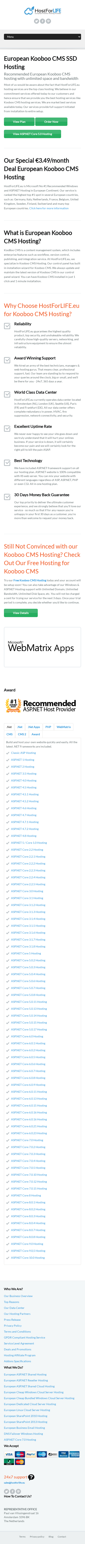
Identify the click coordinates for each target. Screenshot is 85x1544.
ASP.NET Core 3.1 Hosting (27, 898)
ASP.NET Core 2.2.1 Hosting (28, 856)
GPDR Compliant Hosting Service (24, 1337)
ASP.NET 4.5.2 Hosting (25, 801)
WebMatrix (64, 727)
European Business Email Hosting (24, 1427)
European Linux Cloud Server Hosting (27, 1410)
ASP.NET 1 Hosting (22, 759)
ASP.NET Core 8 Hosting (26, 1195)
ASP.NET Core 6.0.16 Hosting (29, 1112)
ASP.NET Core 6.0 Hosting (27, 1036)
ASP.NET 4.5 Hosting (23, 787)
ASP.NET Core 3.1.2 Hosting (28, 905)
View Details (21, 613)
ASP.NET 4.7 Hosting (23, 815)
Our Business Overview (18, 1296)
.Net (9, 727)
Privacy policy (37, 1536)
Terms (22, 1536)
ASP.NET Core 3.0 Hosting (27, 891)
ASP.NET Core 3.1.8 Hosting (28, 946)
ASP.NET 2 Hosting (22, 766)
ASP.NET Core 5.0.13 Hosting (29, 1008)
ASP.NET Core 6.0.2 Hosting (28, 1050)
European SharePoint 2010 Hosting (25, 1416)
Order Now (51, 121)
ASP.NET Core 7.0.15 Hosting (29, 1188)
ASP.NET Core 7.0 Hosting (27, 1140)
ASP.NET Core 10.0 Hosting (28, 1257)
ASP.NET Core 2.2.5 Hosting (28, 884)
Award (36, 734)
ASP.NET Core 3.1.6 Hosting (28, 932)
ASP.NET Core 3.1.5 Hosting (28, 925)
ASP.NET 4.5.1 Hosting (25, 794)
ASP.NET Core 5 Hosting (26, 953)
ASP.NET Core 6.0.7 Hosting (28, 1071)
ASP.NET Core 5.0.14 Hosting (29, 1015)
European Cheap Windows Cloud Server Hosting (33, 1392)
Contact (62, 1536)
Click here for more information (49, 208)
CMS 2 (22, 734)
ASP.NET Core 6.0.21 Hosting (29, 1126)
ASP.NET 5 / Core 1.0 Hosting (29, 842)
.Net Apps (34, 727)
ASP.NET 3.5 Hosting (23, 773)
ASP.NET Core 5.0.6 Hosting (28, 981)
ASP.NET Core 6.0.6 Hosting (28, 1064)
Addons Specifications (17, 1361)
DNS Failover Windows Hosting (23, 1433)
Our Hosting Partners (17, 1313)
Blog (51, 1536)
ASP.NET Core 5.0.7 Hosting (28, 988)
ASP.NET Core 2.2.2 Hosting (28, 863)
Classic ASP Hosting (23, 752)
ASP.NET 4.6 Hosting (23, 808)
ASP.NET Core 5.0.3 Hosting (28, 967)
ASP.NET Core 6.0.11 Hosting (29, 1091)
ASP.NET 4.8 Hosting (23, 835)
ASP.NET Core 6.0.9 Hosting (28, 1084)
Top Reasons (11, 1302)
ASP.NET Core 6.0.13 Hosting (29, 1098)
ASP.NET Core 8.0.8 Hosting (28, 1237)
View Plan (19, 121)
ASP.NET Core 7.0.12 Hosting (29, 1181)
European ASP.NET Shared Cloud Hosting (29, 1386)
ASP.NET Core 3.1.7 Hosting (28, 939)
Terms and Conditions (17, 1331)
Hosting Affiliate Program (20, 1355)
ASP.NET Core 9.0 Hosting (27, 1243)
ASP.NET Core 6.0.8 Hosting (28, 1077)
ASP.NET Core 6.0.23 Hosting (29, 1133)
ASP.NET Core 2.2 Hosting (27, 849)
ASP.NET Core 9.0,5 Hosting (28, 1250)
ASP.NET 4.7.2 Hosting (25, 828)
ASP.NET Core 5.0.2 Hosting (28, 960)
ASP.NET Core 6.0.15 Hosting (29, 1105)
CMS (9, 734)
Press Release (12, 1319)
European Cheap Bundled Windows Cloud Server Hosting (39, 1398)
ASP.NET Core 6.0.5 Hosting (28, 1057)
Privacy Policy (13, 1325)
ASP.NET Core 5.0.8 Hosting (28, 994)
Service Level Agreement (19, 1343)
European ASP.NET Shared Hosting (25, 1374)
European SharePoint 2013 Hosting (25, 1421)
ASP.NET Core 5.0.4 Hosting (28, 974)
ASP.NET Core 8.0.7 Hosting (28, 1230)
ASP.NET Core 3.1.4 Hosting (28, 918)
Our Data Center (14, 1307)
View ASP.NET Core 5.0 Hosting (32, 134)
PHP (48, 727)
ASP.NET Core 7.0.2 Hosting (28, 1147)
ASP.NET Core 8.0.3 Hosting (28, 1216)
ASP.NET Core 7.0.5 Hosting (28, 1167)
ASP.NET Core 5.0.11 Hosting (29, 1001)
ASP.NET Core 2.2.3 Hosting (28, 870)
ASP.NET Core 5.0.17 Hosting (29, 1029)
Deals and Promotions (17, 1349)
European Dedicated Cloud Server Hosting (30, 1404)
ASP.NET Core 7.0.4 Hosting (28, 1160)
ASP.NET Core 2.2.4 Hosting (28, 877)
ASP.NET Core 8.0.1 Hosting (28, 1202)
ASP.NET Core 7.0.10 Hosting (29, 1174)
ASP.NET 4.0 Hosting (23, 780)
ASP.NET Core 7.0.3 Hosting (28, 1154)
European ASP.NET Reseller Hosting (26, 1380)
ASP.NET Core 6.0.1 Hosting (28, 1043)
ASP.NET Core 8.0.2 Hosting (28, 1209)
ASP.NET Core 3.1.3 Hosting (28, 911)
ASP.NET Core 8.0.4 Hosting (28, 1223)
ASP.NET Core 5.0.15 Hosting (29, 1022)
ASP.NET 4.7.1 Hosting (25, 822)
